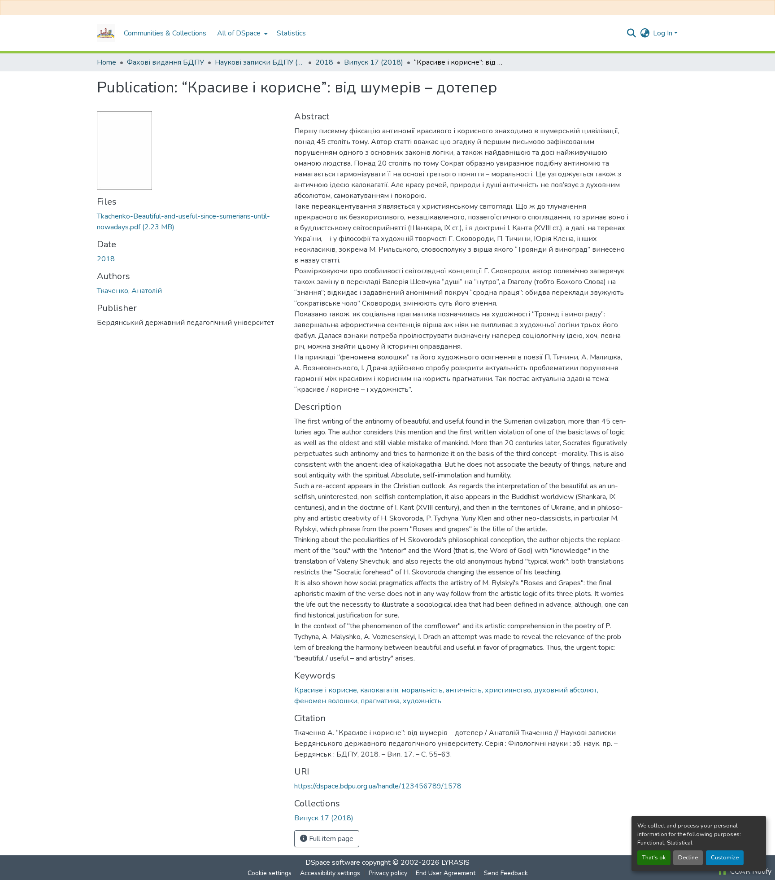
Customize (725, 858)
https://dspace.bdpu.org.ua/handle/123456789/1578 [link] (378, 786)
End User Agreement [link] (445, 873)
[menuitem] (241, 33)
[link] (190, 221)
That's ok (654, 858)
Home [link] (106, 62)
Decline (688, 858)
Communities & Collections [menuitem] (165, 33)
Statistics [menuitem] (291, 33)
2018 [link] (324, 62)
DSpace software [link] (332, 862)
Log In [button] (663, 33)
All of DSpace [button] (239, 33)
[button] (106, 33)
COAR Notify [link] (749, 871)
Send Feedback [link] (506, 873)
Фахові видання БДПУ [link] (165, 62)
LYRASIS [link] (455, 862)
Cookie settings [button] (270, 873)
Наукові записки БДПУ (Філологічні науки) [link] (260, 62)
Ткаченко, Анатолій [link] (129, 291)
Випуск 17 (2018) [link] (373, 62)
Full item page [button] (330, 839)
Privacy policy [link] (388, 873)
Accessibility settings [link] (330, 873)
